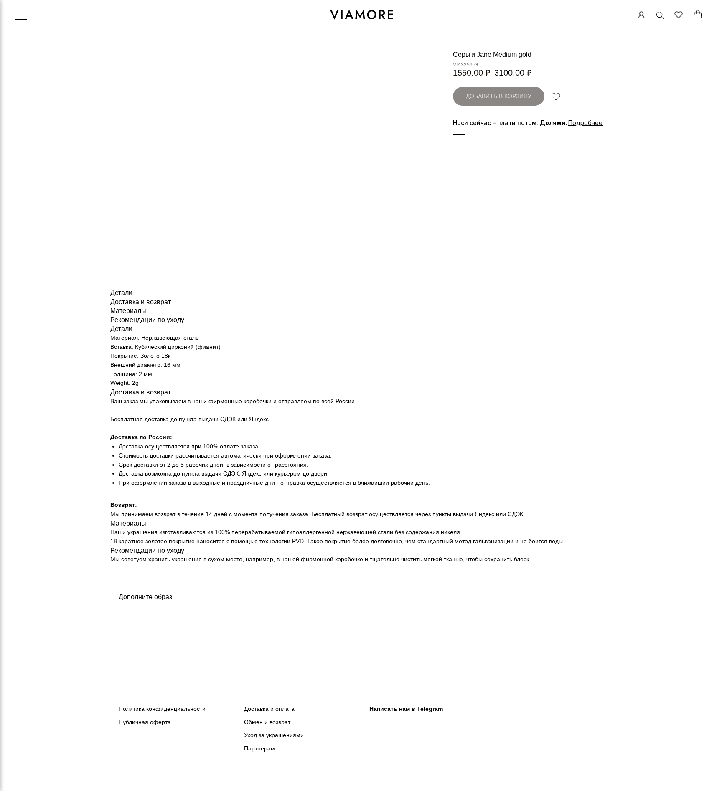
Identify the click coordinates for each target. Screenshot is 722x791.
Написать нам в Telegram (406, 708)
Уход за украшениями (274, 735)
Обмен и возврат (267, 722)
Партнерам (259, 748)
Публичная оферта (145, 722)
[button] (585, 122)
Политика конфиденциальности (162, 708)
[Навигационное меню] (21, 17)
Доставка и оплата (269, 708)
